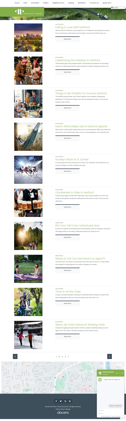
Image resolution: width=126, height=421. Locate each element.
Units (25, 3)
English (115, 7)
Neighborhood (58, 3)
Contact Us (94, 3)
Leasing (71, 3)
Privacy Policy (60, 409)
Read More (67, 39)
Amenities (35, 3)
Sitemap (67, 409)
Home (17, 3)
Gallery (46, 3)
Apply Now (107, 3)
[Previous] (15, 356)
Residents (82, 3)
